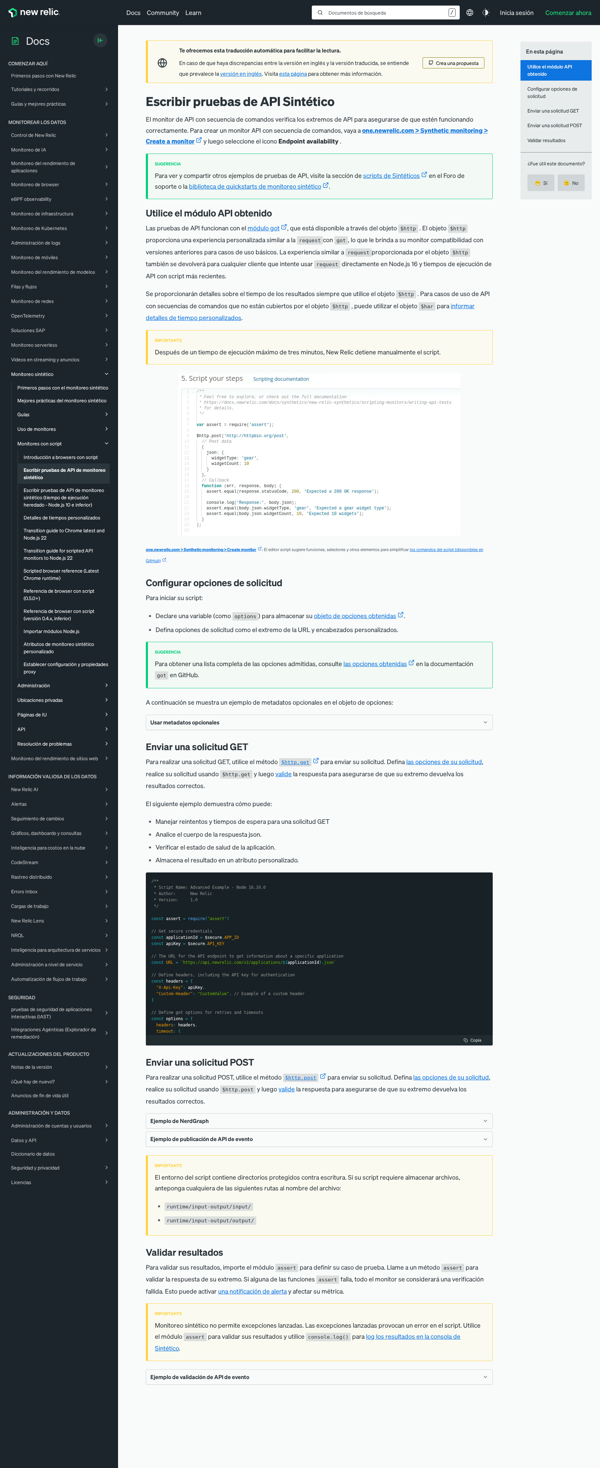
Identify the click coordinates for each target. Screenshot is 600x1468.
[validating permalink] (228, 1252)
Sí (541, 183)
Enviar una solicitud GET (553, 110)
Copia (475, 1040)
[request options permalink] (287, 582)
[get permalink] (253, 746)
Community (163, 12)
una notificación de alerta (252, 1291)
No (571, 183)
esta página (293, 73)
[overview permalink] (277, 212)
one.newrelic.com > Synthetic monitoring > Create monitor (201, 549)
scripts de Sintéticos (391, 175)
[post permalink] (259, 1062)
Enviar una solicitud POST (554, 125)
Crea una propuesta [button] (457, 63)
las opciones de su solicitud (444, 761)
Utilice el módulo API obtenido (549, 70)
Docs (133, 12)
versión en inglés (241, 73)
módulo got (264, 228)
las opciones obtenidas (375, 663)
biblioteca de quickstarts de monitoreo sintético (255, 186)
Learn (193, 12)
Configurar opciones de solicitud (552, 92)
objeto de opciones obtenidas (355, 616)
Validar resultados (546, 140)
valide (283, 774)
